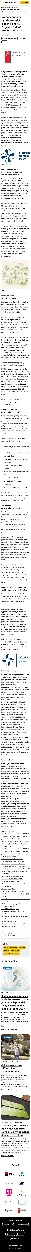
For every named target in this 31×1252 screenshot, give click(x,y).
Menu (26, 3)
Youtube (21, 1234)
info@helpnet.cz (22, 1224)
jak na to (6, 950)
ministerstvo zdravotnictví (11, 953)
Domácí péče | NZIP (8, 889)
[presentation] (15, 978)
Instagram (16, 1238)
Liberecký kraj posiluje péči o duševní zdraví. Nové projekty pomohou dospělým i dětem (15, 1130)
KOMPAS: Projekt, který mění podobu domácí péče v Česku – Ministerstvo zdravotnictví (14, 844)
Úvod (2, 7)
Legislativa (22, 38)
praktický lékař (15, 950)
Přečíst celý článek (7, 1029)
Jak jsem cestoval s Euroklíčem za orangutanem (11, 1068)
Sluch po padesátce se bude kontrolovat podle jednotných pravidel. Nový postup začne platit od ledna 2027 (15, 1002)
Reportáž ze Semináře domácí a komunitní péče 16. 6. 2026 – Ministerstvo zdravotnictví (12, 878)
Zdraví (4, 42)
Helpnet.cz (10, 2)
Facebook (11, 1234)
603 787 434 (9, 1224)
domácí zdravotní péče (10, 947)
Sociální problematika (11, 7)
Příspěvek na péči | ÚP (9, 826)
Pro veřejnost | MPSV (8, 816)
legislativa (22, 947)
